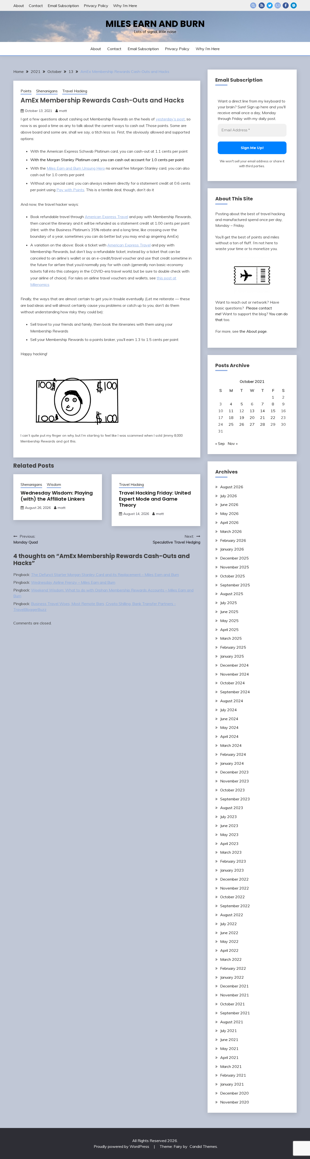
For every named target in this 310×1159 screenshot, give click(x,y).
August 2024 (231, 700)
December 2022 (234, 879)
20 (252, 417)
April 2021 (229, 1057)
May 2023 (229, 834)
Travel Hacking (74, 91)
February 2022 (233, 968)
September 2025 (235, 585)
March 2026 (231, 531)
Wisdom (54, 484)
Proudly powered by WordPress (122, 1146)
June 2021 (229, 1039)
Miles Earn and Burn (155, 23)
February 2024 (233, 754)
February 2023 (233, 861)
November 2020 (234, 1102)
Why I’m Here (125, 5)
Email (278, 5)
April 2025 (229, 629)
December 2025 (234, 558)
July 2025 (228, 602)
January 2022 (232, 977)
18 (231, 417)
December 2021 (234, 986)
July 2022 (228, 923)
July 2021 (228, 1030)
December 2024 (234, 665)
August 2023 (231, 807)
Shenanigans (47, 91)
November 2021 (234, 995)
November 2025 (234, 567)
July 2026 (228, 495)
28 (262, 424)
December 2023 (234, 772)
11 (231, 410)
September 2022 (235, 905)
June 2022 (229, 932)
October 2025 (232, 576)
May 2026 (229, 513)
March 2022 (231, 959)
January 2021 (232, 1084)
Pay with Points (70, 189)
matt (63, 111)
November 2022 (234, 888)
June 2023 (229, 825)
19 (241, 417)
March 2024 (231, 745)
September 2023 (235, 798)
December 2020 (234, 1093)
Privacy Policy (96, 5)
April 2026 (229, 522)
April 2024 (229, 736)
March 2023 (231, 852)
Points (26, 91)
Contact (36, 5)
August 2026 (231, 486)
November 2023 (234, 781)
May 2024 (229, 727)
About (18, 5)
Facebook (286, 5)
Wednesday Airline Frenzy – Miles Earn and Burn (73, 582)
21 (262, 417)
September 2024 (235, 691)
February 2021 (233, 1075)
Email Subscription (63, 5)
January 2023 (232, 870)
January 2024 (232, 763)
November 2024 (234, 674)
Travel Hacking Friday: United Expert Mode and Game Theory (155, 498)
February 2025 (233, 647)
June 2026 (229, 504)
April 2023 (229, 843)
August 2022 (231, 914)
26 (241, 424)
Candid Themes (203, 1146)
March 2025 (231, 638)
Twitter (270, 5)
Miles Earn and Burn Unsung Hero (76, 168)
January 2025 (232, 656)
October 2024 (232, 682)
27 (252, 424)
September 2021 (235, 1012)
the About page (253, 331)
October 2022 (232, 896)
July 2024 (228, 709)
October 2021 (232, 1003)
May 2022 (229, 941)
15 (273, 410)
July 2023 (228, 816)
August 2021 (231, 1021)
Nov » (233, 443)
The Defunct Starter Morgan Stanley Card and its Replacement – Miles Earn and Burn (105, 574)
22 (273, 417)
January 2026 (232, 549)
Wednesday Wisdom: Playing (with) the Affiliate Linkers (57, 495)
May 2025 (229, 620)
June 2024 (229, 718)
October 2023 (232, 790)
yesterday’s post (170, 119)
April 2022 (229, 950)
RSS (262, 5)
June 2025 (229, 611)
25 (231, 424)
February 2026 (233, 540)
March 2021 (231, 1066)
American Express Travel (106, 216)
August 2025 (231, 593)
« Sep (220, 443)
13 (252, 410)
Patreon (294, 5)
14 (262, 410)
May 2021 (229, 1048)
